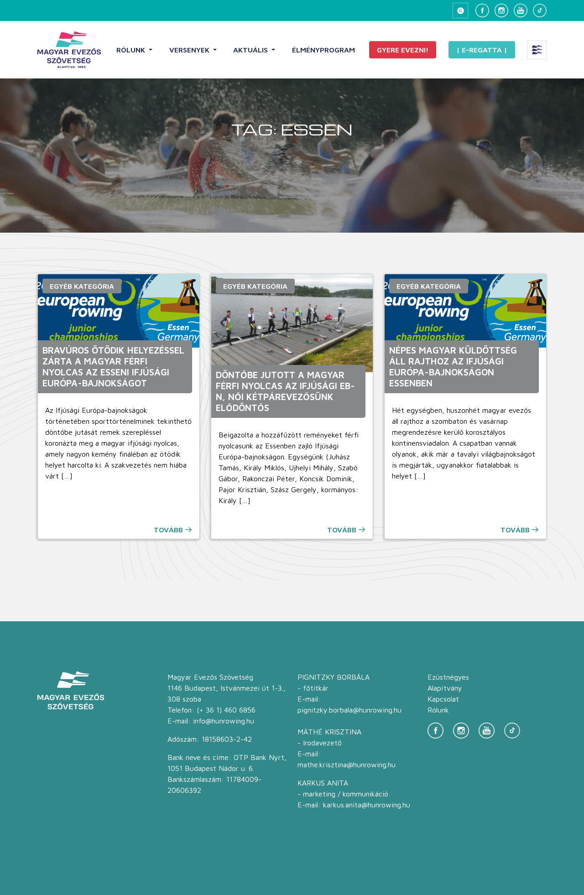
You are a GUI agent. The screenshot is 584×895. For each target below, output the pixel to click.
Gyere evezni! (402, 50)
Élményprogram (323, 50)
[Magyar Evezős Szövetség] (69, 49)
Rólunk (131, 50)
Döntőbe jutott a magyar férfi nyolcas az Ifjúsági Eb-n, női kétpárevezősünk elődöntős (285, 391)
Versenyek (190, 50)
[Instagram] (501, 10)
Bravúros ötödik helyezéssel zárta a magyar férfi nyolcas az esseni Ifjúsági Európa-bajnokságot (113, 366)
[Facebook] (482, 10)
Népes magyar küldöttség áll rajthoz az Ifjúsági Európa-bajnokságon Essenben (453, 366)
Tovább (168, 530)
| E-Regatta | (481, 50)
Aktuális (251, 50)
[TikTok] (540, 10)
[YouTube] (520, 10)
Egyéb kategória (82, 286)
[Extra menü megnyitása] (537, 49)
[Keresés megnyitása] (460, 10)
